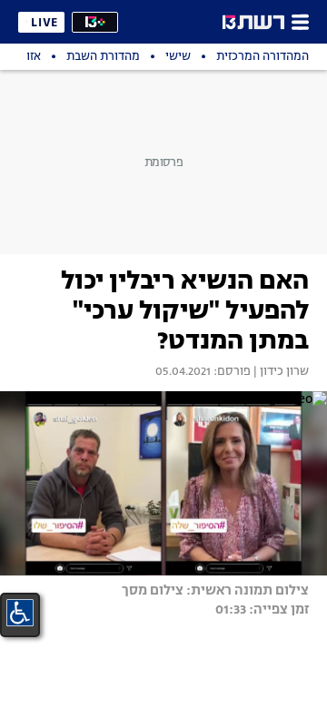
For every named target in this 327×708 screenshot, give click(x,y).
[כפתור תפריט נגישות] (20, 612)
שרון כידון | (280, 372)
